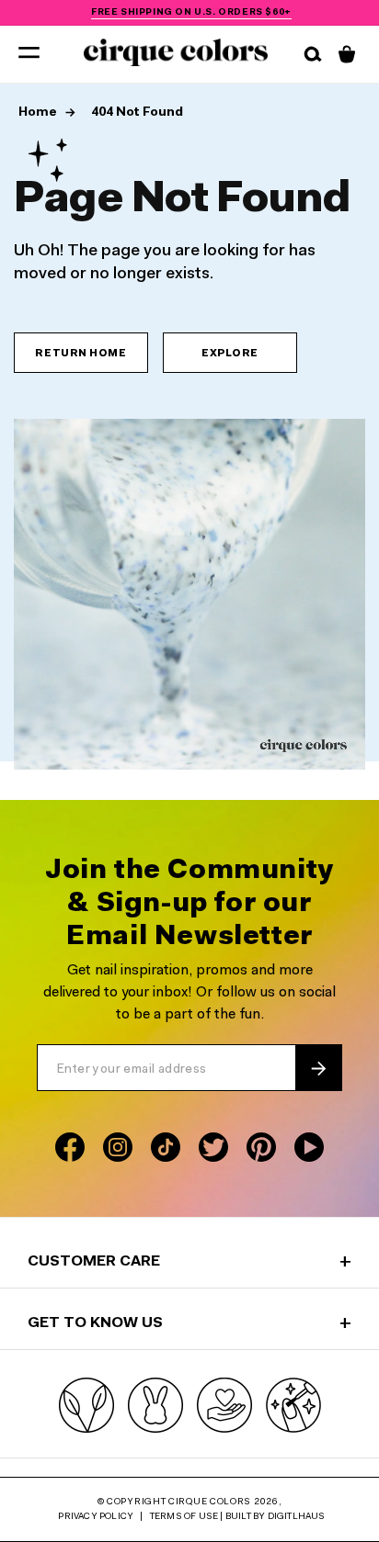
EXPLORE (229, 354)
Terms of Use (184, 1517)
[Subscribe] (318, 1068)
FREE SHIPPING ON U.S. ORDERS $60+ (191, 12)
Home (39, 113)
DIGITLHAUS (297, 1517)
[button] (29, 51)
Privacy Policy (95, 1517)
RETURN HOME (80, 354)
